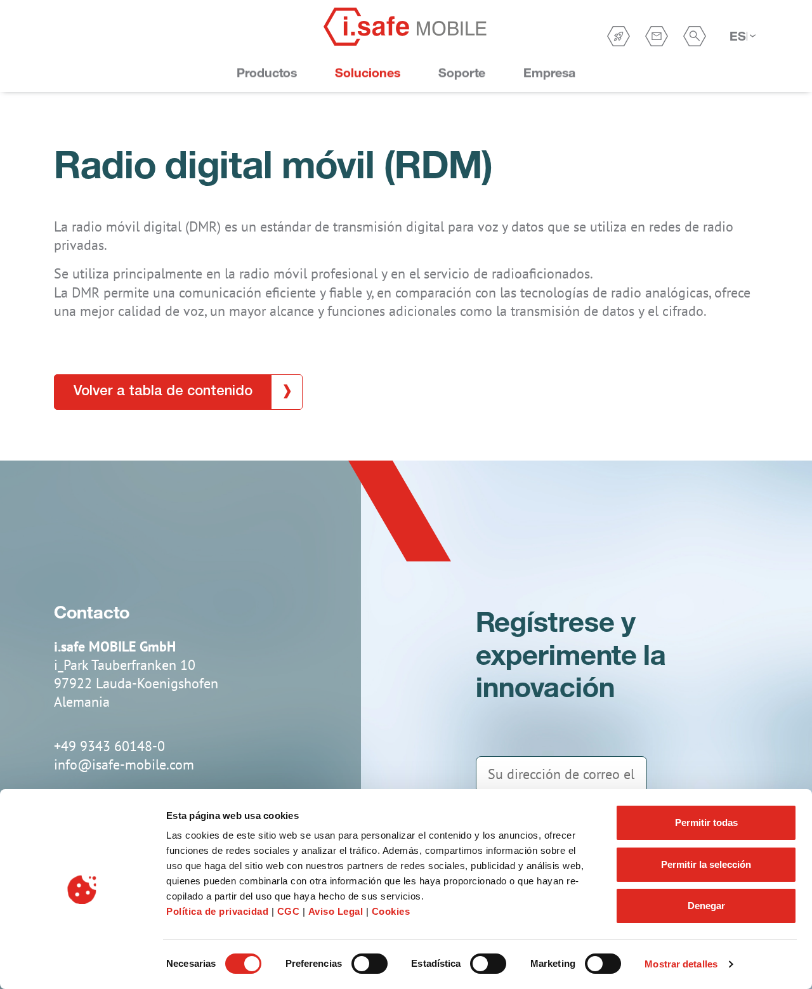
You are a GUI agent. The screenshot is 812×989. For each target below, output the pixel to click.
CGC (290, 911)
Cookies (391, 911)
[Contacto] (656, 36)
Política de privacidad (217, 911)
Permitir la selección (706, 864)
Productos (267, 73)
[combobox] (742, 36)
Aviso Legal (335, 911)
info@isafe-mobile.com (124, 764)
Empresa (549, 73)
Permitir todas (706, 822)
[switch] (369, 963)
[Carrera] (618, 36)
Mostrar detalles (681, 964)
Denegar (706, 905)
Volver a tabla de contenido (163, 391)
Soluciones (367, 73)
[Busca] (694, 36)
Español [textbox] (738, 36)
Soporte (461, 73)
